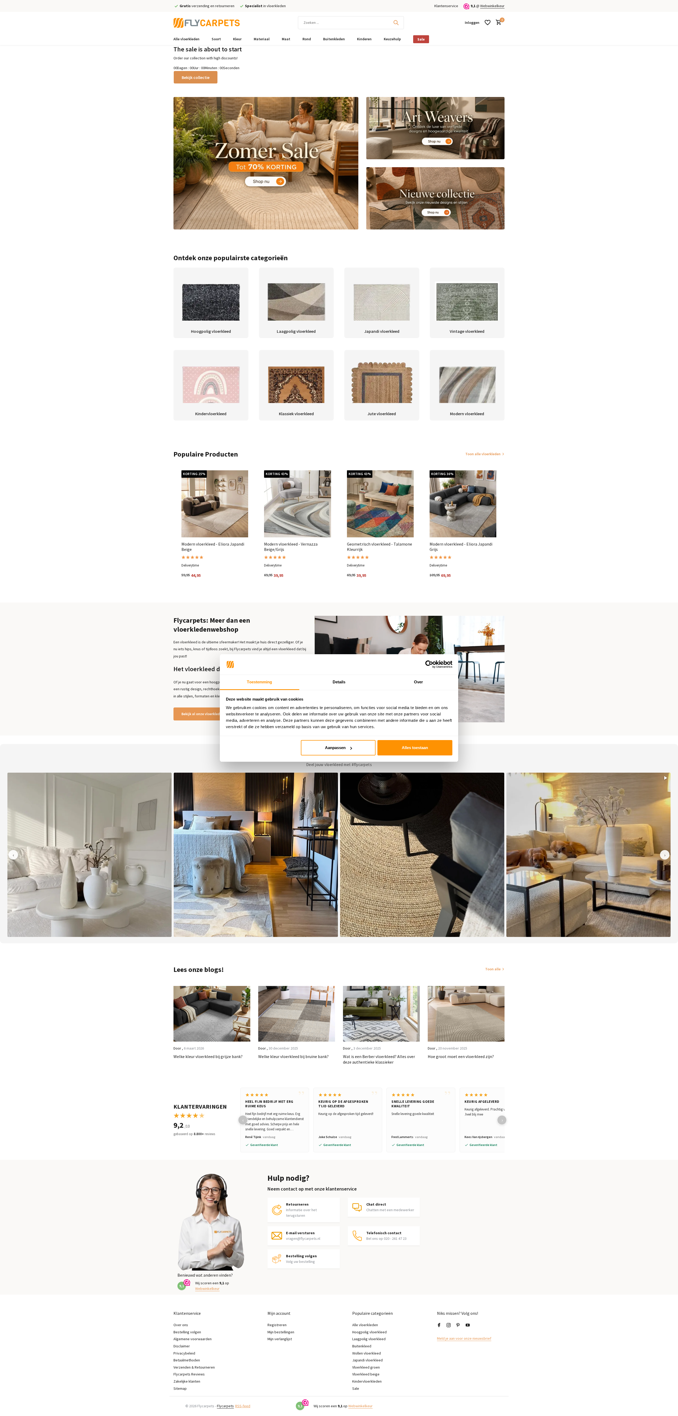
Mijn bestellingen (280, 1332)
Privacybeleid (184, 1353)
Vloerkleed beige (366, 1374)
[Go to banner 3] (435, 198)
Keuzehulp (392, 39)
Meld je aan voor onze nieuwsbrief (464, 1338)
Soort (216, 39)
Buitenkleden (334, 39)
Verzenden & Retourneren (194, 1367)
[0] (497, 22)
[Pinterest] (458, 1325)
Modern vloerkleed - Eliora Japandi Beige (212, 546)
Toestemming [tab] (259, 682)
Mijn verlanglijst (279, 1339)
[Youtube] (468, 1325)
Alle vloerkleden (186, 39)
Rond (306, 39)
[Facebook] (439, 1325)
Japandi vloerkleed (367, 1360)
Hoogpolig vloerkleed (369, 1332)
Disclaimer (181, 1346)
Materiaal (262, 39)
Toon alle (493, 969)
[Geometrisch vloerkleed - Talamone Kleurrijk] (380, 503)
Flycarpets (225, 1406)
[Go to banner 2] (435, 128)
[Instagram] (449, 1325)
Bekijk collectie (195, 77)
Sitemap (180, 1388)
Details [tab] (339, 682)
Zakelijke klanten (186, 1381)
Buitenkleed (361, 1346)
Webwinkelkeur (492, 5)
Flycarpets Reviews (189, 1374)
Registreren (277, 1324)
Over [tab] (418, 682)
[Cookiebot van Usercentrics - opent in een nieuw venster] (429, 665)
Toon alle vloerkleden (483, 454)
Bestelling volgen (187, 1332)
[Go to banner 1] (265, 163)
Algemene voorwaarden (192, 1339)
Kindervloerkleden (367, 1381)
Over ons (180, 1324)
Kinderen (364, 39)
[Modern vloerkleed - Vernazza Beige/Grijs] (297, 503)
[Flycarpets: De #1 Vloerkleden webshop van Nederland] (206, 22)
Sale (421, 39)
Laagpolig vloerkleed (369, 1339)
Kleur (237, 39)
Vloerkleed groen (366, 1367)
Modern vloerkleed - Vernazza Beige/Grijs (291, 546)
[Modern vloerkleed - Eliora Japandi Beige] (214, 503)
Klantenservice (446, 5)
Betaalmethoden (186, 1360)
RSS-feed (242, 1406)
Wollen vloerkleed (366, 1353)
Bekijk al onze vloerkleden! (203, 713)
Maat (286, 39)
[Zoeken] (396, 22)
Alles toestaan (415, 747)
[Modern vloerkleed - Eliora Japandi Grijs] (463, 503)
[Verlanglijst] (487, 22)
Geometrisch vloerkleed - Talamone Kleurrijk (379, 546)
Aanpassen (335, 747)
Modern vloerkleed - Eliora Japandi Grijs (461, 546)
